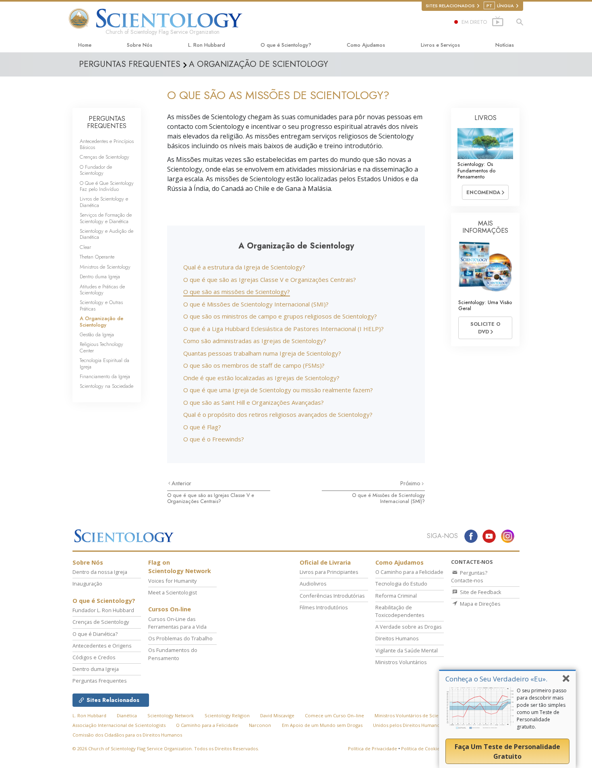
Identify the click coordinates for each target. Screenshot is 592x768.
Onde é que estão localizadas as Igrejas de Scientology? (261, 378)
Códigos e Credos (94, 657)
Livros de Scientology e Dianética (104, 202)
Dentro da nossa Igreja (99, 571)
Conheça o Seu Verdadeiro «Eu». (496, 678)
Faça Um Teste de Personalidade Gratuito (507, 751)
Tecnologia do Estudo (401, 583)
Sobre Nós (139, 45)
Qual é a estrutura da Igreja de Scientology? (244, 267)
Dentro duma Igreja (100, 276)
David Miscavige (277, 715)
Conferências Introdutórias (332, 595)
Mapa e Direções (480, 603)
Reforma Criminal (396, 595)
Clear (85, 247)
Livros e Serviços (440, 45)
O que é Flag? (202, 427)
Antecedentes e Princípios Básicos (107, 144)
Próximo (411, 483)
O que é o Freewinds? (213, 439)
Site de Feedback (480, 592)
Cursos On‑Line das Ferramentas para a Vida (177, 622)
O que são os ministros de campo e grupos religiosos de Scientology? (280, 316)
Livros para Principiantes (329, 571)
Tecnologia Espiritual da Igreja (104, 363)
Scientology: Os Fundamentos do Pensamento (476, 170)
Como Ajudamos (366, 45)
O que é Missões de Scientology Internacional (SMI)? (256, 304)
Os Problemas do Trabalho (180, 638)
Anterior (181, 483)
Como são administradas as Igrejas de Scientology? (254, 341)
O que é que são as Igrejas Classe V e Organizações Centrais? (269, 279)
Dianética (127, 715)
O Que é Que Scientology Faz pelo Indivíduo (107, 186)
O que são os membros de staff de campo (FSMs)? (254, 365)
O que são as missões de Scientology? (236, 292)
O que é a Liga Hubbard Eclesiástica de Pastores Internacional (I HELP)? (283, 329)
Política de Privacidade (372, 748)
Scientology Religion (227, 715)
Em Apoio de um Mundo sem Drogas (322, 725)
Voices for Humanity (172, 580)
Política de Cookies (421, 748)
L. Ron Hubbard (206, 45)
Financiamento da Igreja (105, 376)
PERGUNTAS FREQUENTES (106, 122)
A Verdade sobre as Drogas (408, 626)
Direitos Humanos (397, 638)
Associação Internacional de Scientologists (119, 725)
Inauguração (87, 583)
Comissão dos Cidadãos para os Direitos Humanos (127, 735)
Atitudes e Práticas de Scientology (102, 289)
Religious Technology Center (101, 347)
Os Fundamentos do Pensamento (172, 653)
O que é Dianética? (95, 634)
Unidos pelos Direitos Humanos (407, 725)
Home (84, 45)
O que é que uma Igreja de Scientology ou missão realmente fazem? (278, 390)
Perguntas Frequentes (99, 680)
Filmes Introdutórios (324, 607)
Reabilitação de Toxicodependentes (399, 611)
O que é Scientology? (286, 45)
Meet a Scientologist (172, 592)
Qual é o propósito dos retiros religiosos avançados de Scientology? (278, 414)
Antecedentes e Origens (102, 645)
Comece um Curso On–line (334, 715)
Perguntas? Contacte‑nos (469, 576)
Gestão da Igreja (97, 334)
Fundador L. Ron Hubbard (103, 610)
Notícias (504, 45)
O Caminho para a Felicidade (409, 571)
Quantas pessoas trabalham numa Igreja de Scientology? (262, 353)
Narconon (260, 725)
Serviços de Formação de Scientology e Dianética (106, 218)
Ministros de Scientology (105, 267)
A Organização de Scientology (101, 321)
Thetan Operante (97, 257)
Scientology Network (170, 715)
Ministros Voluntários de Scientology (415, 715)
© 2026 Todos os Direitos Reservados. (165, 748)
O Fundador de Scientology (96, 170)
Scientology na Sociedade (106, 386)
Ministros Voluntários (401, 662)
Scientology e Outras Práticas (101, 305)
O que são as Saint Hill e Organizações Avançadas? (253, 402)
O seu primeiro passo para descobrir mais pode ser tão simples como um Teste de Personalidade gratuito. (542, 708)
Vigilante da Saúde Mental (406, 650)
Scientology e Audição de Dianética (106, 234)
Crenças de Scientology (104, 157)
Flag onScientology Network (179, 567)
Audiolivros (313, 583)
